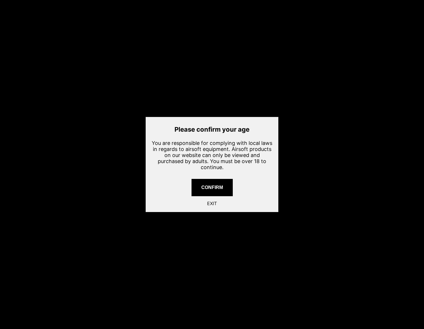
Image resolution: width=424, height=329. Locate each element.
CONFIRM (212, 187)
